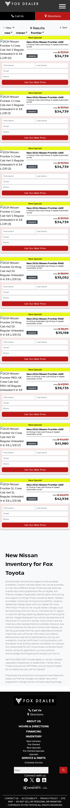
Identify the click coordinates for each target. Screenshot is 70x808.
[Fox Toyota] (21, 3)
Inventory (34, 736)
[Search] (63, 770)
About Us (34, 721)
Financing (33, 731)
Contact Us (12, 798)
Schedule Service (34, 762)
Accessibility (30, 798)
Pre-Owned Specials (33, 750)
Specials (33, 754)
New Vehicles (34, 741)
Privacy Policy (49, 798)
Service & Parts (34, 758)
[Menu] (62, 7)
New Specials (34, 747)
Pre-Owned (34, 744)
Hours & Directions (34, 726)
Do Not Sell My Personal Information (38, 801)
